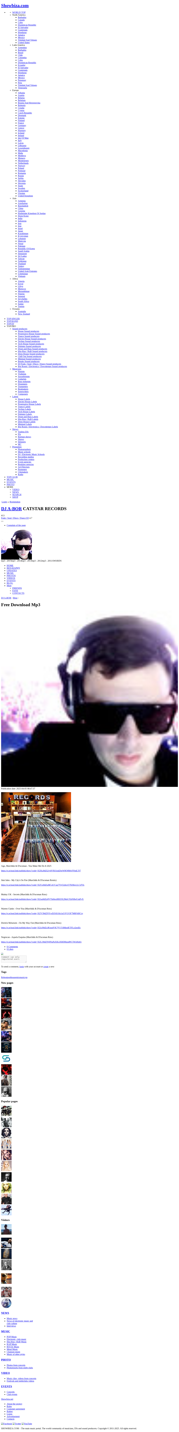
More (9, 585)
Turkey (21, 266)
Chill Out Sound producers (30, 356)
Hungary (22, 130)
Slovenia (22, 183)
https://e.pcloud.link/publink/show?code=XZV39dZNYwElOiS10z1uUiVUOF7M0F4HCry (42, 913)
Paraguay (22, 80)
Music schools (24, 452)
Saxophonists (24, 376)
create (46, 966)
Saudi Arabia (23, 251)
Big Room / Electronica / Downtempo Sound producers (42, 366)
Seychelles (22, 299)
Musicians (16, 369)
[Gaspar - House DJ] (6, 1041)
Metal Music (12, 1349)
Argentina (22, 47)
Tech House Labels (26, 411)
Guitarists (22, 379)
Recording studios (26, 457)
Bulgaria (21, 105)
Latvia (20, 143)
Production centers (26, 459)
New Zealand (24, 314)
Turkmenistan (24, 268)
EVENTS (11, 482)
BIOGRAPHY (13, 568)
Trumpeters (23, 386)
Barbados (22, 17)
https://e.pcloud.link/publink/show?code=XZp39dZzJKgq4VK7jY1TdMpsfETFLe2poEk (41, 927)
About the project (14, 1404)
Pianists (21, 371)
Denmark (22, 115)
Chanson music (13, 1352)
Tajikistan (22, 261)
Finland (21, 120)
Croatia (21, 108)
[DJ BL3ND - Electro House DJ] (6, 1214)
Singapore (22, 253)
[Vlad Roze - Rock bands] (6, 1258)
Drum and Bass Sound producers (32, 349)
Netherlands (23, 163)
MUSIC (10, 479)
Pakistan (21, 246)
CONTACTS (18, 593)
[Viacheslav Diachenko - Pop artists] (6, 1096)
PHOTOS (11, 575)
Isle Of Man (23, 138)
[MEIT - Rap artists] (6, 1234)
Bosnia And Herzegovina (29, 103)
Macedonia (23, 150)
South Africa (23, 301)
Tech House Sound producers (31, 344)
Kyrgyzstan (23, 236)
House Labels (24, 399)
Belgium (21, 100)
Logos (9, 1414)
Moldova (22, 155)
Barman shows (24, 437)
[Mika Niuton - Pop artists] (6, 1170)
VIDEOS (11, 578)
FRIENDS (17, 588)
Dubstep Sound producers (29, 346)
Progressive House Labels (29, 404)
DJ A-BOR (11, 508)
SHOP (15, 497)
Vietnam (21, 276)
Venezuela (22, 88)
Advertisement (13, 1416)
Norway (21, 165)
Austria (21, 95)
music (21, 977)
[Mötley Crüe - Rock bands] (6, 1126)
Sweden (21, 188)
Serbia (20, 178)
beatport (7, 977)
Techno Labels (24, 409)
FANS (15, 590)
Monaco (21, 158)
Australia (22, 311)
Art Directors (24, 467)
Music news (12, 1318)
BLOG (10, 583)
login (21, 966)
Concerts (11, 1392)
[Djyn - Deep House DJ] (6, 1283)
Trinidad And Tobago (27, 40)
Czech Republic (25, 113)
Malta (20, 153)
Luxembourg (23, 148)
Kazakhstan (23, 233)
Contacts (10, 1419)
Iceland (21, 133)
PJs (19, 434)
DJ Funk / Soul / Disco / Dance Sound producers (39, 364)
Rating (10, 1411)
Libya (20, 286)
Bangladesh (23, 206)
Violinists (22, 374)
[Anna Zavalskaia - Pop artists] (6, 1137)
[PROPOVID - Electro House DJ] (6, 997)
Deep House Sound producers (31, 354)
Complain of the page (16, 525)
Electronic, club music (16, 1339)
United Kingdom (25, 196)
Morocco (22, 289)
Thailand (22, 263)
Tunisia (21, 306)
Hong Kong (23, 216)
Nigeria (21, 294)
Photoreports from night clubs (20, 1368)
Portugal (21, 170)
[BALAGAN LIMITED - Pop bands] (6, 1148)
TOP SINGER (13, 318)
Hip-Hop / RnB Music (17, 1342)
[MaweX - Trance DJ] (6, 1008)
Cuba (20, 22)
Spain (20, 186)
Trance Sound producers (28, 336)
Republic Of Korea (26, 248)
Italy (20, 140)
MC (19, 444)
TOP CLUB (12, 477)
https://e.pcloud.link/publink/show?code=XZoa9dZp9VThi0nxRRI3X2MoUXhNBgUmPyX (42, 899)
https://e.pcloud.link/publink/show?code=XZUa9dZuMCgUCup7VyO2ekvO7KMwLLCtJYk (42, 885)
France (21, 123)
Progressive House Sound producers (34, 334)
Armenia (22, 201)
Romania (22, 173)
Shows (15, 429)
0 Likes (10, 949)
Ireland (21, 135)
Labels (15, 396)
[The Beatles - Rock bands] (6, 1115)
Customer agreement (16, 1409)
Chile (20, 55)
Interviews (11, 1326)
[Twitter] (17, 1424)
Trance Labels (24, 406)
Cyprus (21, 110)
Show (7, 1399)
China (20, 208)
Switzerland (23, 191)
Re (2, 977)
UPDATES (12, 570)
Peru (20, 83)
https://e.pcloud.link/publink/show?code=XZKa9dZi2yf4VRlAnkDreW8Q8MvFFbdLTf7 (41, 871)
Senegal (21, 296)
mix (17, 977)
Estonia (21, 118)
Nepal (20, 243)
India (20, 218)
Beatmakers (23, 389)
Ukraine (21, 193)
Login (4, 502)
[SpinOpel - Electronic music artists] (6, 1063)
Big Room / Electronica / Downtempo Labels (38, 427)
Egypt (20, 284)
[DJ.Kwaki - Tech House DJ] (6, 1019)
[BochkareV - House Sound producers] (6, 1269)
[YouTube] (27, 1424)
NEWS (15, 492)
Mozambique (24, 291)
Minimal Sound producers (29, 359)
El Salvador (23, 27)
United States (24, 42)
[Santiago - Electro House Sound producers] (6, 1085)
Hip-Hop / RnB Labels (28, 419)
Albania (21, 93)
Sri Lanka (22, 256)
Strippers (22, 442)
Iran (19, 223)
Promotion (17, 447)
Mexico (21, 37)
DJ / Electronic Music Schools (31, 454)
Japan (20, 231)
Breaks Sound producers (29, 361)
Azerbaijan (23, 203)
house (13, 977)
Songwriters (23, 391)
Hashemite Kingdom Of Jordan (32, 213)
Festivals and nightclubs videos (20, 1381)
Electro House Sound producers (32, 339)
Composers (23, 394)
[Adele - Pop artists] (6, 1159)
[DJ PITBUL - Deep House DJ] (6, 1296)
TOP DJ (10, 324)
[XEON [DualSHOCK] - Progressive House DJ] (6, 1203)
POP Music (12, 1337)
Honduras (22, 32)
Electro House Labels (27, 401)
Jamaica (21, 35)
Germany (22, 125)
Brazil (20, 52)
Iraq (19, 226)
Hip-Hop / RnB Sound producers (32, 351)
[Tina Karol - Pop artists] (6, 1192)
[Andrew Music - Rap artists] (6, 1052)
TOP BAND (12, 321)
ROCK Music (13, 1347)
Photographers (24, 449)
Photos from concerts (16, 1365)
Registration (15, 502)
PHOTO (10, 484)
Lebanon (22, 238)
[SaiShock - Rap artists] (6, 1307)
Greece (21, 128)
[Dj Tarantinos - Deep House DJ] (6, 1030)
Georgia (21, 211)
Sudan (20, 304)
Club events (12, 1394)
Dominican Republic (27, 25)
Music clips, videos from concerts (21, 1378)
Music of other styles (16, 1354)
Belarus (21, 98)
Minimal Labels (25, 424)
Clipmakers (23, 472)
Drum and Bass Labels (28, 416)
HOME (10, 565)
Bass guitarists (24, 381)
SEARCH (16, 494)
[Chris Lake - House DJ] (6, 1181)
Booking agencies (26, 464)
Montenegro (23, 160)
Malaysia (22, 241)
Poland (21, 168)
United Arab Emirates (27, 271)
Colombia (22, 57)
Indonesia (22, 221)
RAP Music (12, 1344)
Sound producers (19, 329)
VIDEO (15, 489)
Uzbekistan (23, 274)
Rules (9, 1406)
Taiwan (21, 258)
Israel (20, 228)
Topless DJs (23, 432)
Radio (20, 474)
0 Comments (12, 946)
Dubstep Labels (25, 414)
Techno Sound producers (29, 341)
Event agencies (24, 462)
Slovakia (22, 181)
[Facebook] (6, 1424)
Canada (21, 20)
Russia (21, 176)
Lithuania (22, 145)
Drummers (22, 384)
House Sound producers (28, 331)
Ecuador (21, 65)
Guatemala (22, 30)
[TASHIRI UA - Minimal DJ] (6, 1074)
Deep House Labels (26, 422)
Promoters (22, 469)
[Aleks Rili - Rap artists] (6, 1247)
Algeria (21, 281)
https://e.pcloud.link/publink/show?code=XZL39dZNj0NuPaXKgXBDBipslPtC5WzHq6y (41, 942)
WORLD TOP (19, 12)
